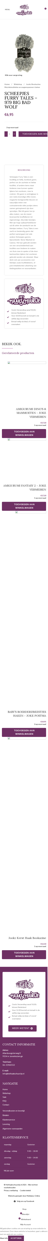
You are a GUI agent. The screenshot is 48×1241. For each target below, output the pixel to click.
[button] (24, 433)
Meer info (4, 1238)
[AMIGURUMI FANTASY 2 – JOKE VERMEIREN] (27, 457)
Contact (6, 1105)
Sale (4, 1097)
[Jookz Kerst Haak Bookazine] (27, 833)
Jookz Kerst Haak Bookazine (27, 938)
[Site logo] (24, 9)
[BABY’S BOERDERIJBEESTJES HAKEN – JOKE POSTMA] (30, 607)
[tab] (24, 170)
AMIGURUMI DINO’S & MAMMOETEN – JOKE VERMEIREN (31, 413)
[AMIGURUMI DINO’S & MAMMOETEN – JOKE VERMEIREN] (27, 381)
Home (7, 84)
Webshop (18, 84)
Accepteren (16, 1238)
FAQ (4, 1101)
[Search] (39, 9)
